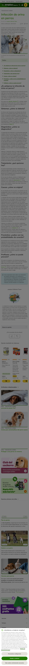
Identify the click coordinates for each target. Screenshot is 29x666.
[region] (14, 647)
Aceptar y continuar (14, 658)
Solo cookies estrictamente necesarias (14, 663)
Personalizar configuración (14, 654)
